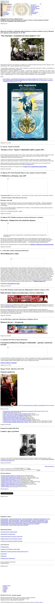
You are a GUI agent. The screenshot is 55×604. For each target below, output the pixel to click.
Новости (5, 586)
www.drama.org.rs (29, 164)
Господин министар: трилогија (8, 479)
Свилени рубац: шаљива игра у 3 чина (10, 482)
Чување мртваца (5, 485)
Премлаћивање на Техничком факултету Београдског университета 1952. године (21, 411)
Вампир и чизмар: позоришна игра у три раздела (12, 484)
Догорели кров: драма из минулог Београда (11, 478)
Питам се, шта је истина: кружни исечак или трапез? (15, 413)
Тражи (29, 468)
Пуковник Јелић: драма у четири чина (10, 480)
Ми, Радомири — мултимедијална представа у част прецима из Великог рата (20, 78)
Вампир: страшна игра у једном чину (9, 486)
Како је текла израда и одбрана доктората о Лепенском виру (17, 414)
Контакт (5, 589)
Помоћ (4, 590)
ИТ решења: (38, 602)
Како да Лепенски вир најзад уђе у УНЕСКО (13, 416)
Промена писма (6, 585)
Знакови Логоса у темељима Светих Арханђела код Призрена (17, 419)
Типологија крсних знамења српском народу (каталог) (15, 421)
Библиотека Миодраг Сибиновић (9, 362)
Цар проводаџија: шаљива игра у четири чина (11, 476)
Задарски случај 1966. (8, 412)
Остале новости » (5, 488)
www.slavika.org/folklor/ (9, 306)
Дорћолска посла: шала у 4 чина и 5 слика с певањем (13, 481)
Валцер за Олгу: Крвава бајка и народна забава (34, 166)
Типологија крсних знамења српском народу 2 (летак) (15, 422)
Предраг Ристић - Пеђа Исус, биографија (34, 405)
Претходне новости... (49, 466)
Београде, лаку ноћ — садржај (15, 211)
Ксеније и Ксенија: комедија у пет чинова (10, 475)
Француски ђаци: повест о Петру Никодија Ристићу (15, 418)
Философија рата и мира (13, 283)
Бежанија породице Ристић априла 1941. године (14, 417)
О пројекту (5, 588)
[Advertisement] (16, 26)
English (4, 591)
